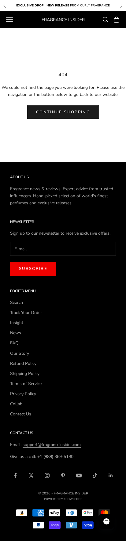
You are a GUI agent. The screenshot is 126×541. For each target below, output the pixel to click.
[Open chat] (106, 521)
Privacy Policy (23, 394)
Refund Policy (23, 363)
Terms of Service (26, 384)
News (15, 333)
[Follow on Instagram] (47, 475)
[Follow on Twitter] (31, 475)
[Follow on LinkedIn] (111, 475)
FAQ (14, 343)
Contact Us (20, 414)
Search (16, 302)
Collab (16, 404)
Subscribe (33, 268)
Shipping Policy (24, 373)
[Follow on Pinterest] (63, 475)
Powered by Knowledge (63, 499)
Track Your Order (26, 313)
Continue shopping (63, 112)
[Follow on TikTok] (95, 475)
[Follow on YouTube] (79, 475)
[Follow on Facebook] (15, 475)
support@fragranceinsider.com (52, 445)
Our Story (19, 353)
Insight (16, 323)
